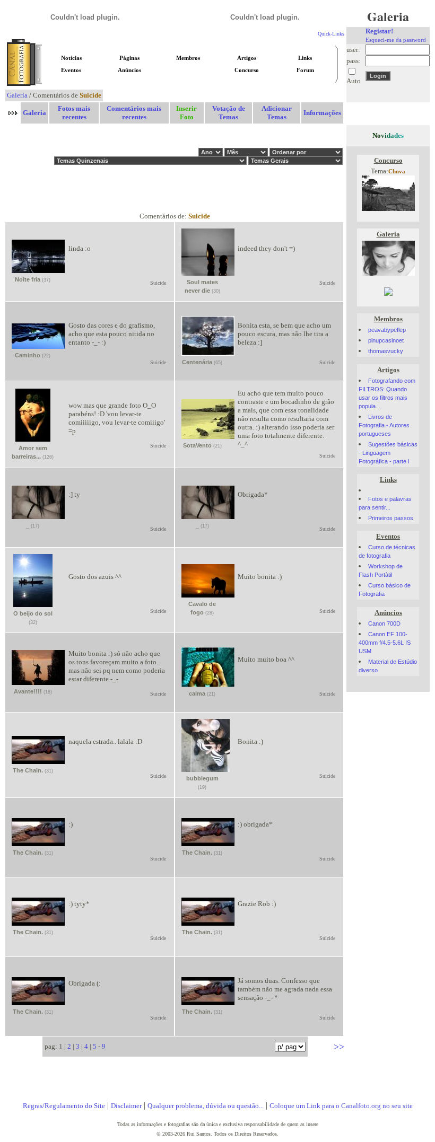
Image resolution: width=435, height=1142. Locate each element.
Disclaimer (126, 1106)
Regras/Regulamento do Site (64, 1106)
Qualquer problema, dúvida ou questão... (205, 1106)
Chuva (396, 171)
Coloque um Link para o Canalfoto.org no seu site (341, 1106)
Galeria (17, 95)
